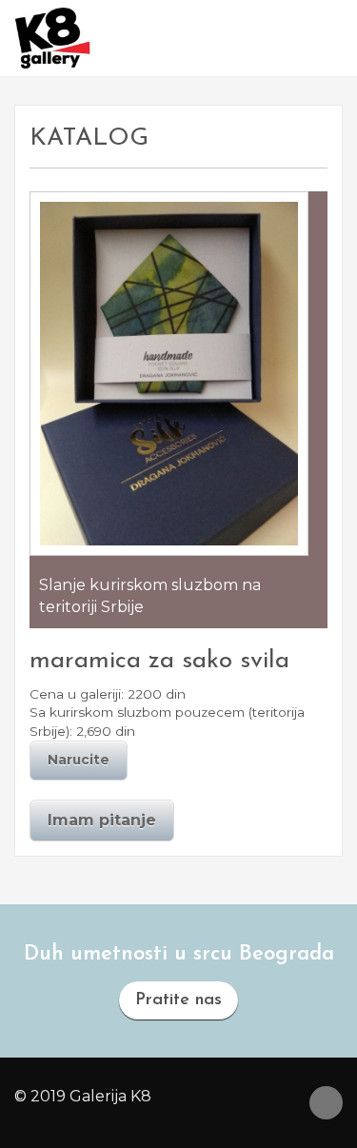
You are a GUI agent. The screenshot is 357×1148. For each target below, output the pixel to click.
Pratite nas (178, 1000)
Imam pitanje (102, 820)
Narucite (78, 759)
